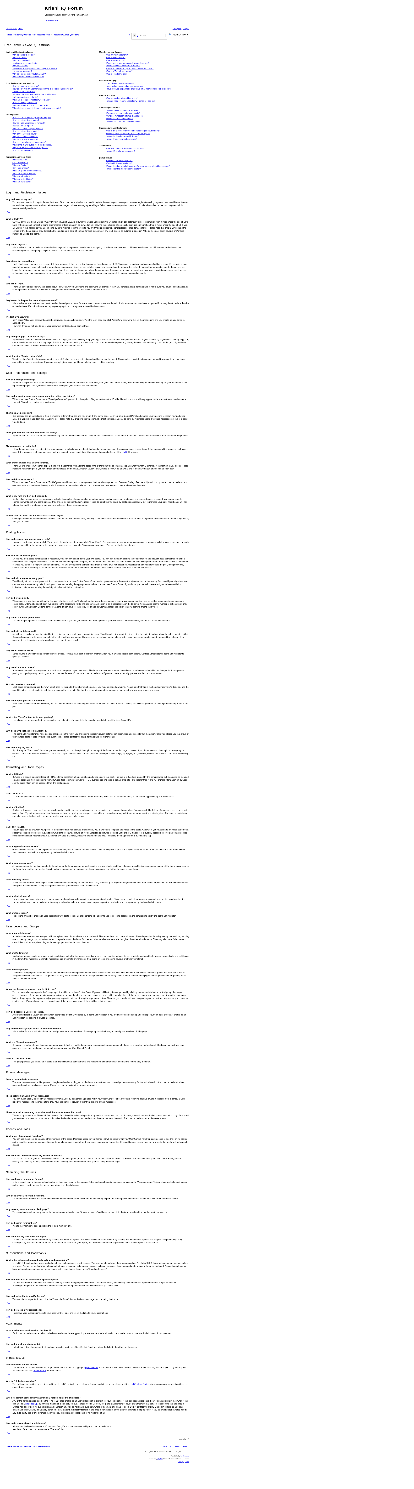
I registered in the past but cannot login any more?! (34, 68)
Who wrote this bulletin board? (119, 160)
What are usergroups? (115, 60)
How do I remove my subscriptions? (121, 139)
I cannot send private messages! (120, 83)
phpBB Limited (91, 1367)
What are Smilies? (20, 165)
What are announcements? (24, 173)
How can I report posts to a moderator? (29, 142)
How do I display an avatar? (24, 103)
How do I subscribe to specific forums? (122, 136)
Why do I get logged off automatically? (29, 74)
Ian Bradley (184, 1456)
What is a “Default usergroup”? (119, 71)
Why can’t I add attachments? (25, 136)
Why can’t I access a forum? (24, 134)
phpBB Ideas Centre (139, 1384)
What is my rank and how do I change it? (30, 105)
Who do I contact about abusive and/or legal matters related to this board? (138, 166)
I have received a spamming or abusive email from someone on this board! (138, 89)
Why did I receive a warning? (25, 139)
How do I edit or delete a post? (25, 120)
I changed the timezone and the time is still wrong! (34, 94)
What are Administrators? (117, 55)
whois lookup (31, 1404)
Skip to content (51, 20)
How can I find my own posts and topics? (123, 121)
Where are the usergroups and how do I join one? (127, 63)
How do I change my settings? (25, 86)
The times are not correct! (23, 91)
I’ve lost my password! (22, 71)
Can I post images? (20, 168)
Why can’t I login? (20, 66)
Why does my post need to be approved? (30, 148)
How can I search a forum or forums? (122, 110)
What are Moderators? (115, 57)
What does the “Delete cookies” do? (28, 77)
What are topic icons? (21, 182)
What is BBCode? (20, 160)
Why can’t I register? (21, 60)
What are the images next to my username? (31, 100)
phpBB (125, 452)
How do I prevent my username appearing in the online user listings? (42, 89)
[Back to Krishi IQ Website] (23, 11)
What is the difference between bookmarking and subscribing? (133, 131)
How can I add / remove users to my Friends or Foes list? (130, 101)
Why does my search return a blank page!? (124, 116)
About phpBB (39, 1370)
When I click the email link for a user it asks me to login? (36, 108)
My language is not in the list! (25, 97)
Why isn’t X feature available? (119, 163)
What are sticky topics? (22, 176)
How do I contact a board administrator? (123, 169)
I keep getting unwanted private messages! (124, 86)
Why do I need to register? (23, 55)
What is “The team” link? (116, 74)
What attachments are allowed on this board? (125, 148)
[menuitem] (20, 29)
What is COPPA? (19, 57)
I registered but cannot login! (24, 63)
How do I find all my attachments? (120, 151)
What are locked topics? (22, 179)
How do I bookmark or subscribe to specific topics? (128, 133)
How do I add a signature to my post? (28, 123)
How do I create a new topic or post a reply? (31, 117)
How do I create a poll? (22, 126)
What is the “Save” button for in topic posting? (32, 145)
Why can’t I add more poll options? (27, 128)
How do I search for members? (119, 119)
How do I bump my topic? (23, 150)
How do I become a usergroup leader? (123, 66)
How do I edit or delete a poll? (25, 131)
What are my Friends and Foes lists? (122, 98)
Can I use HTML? (20, 162)
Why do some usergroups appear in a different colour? (129, 68)
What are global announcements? (27, 171)
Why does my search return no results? (123, 113)
